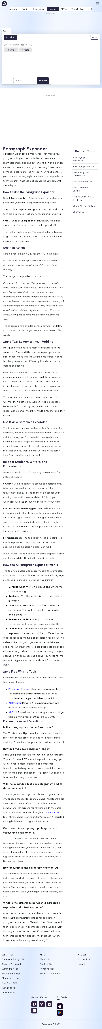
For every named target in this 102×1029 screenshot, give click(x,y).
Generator (13, 9)
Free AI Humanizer (82, 181)
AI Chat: (13, 712)
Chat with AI (8, 992)
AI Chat (64, 9)
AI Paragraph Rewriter (84, 166)
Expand (43, 80)
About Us (45, 959)
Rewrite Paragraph (12, 964)
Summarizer (39, 9)
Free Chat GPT (10, 983)
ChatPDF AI (78, 212)
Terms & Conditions (50, 973)
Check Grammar (11, 978)
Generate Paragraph (13, 959)
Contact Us (46, 964)
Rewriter (25, 9)
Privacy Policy (47, 968)
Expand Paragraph (11, 973)
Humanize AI (8, 988)
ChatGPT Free (77, 9)
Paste (26, 50)
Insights (82, 964)
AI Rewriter (14, 702)
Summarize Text (10, 968)
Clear (94, 37)
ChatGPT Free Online (84, 206)
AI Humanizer (53, 812)
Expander (52, 9)
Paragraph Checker (19, 689)
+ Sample (11, 50)
